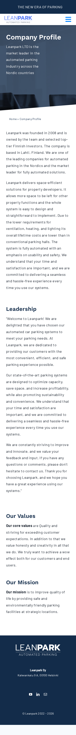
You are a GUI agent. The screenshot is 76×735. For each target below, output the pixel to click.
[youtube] (30, 694)
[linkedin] (38, 694)
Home (13, 119)
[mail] (45, 694)
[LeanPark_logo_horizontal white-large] (38, 643)
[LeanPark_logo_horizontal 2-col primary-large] (18, 16)
